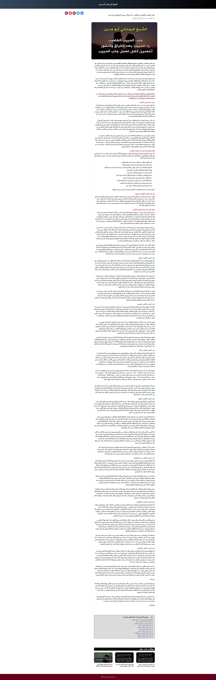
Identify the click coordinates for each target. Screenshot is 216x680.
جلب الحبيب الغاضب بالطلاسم (144, 634)
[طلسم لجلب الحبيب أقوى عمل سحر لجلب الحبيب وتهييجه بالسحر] (124, 657)
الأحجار (119, 83)
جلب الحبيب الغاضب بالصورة (144, 627)
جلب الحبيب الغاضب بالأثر (145, 629)
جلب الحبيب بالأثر (115, 390)
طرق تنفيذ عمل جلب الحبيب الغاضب (142, 623)
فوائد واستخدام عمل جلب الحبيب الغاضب (141, 619)
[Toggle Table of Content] (151, 617)
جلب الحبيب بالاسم (149, 260)
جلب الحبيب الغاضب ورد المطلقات (143, 633)
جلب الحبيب (121, 78)
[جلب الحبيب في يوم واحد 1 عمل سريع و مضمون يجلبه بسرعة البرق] (145, 657)
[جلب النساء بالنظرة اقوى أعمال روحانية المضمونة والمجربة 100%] (103, 657)
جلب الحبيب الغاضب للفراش (144, 636)
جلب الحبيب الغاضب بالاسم (144, 625)
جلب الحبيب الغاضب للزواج (144, 631)
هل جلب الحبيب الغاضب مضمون (143, 621)
